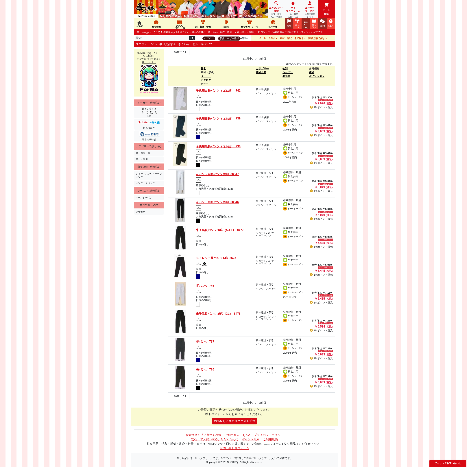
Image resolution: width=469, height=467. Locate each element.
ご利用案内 (232, 435)
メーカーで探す (267, 38)
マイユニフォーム (293, 12)
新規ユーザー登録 (229, 38)
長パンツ (206, 44)
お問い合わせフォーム (234, 448)
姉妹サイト (180, 51)
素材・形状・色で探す (292, 38)
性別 (285, 68)
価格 (311, 72)
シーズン (287, 72)
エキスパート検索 (276, 12)
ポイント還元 (316, 76)
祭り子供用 (142, 159)
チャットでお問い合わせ (448, 463)
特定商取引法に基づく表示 (203, 435)
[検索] (192, 38)
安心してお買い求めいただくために (214, 439)
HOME (139, 26)
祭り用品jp (166, 44)
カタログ (206, 80)
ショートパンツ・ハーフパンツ (149, 175)
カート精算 (326, 12)
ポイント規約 (250, 439)
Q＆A (246, 435)
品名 (203, 68)
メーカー (206, 76)
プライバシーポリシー (268, 435)
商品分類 (261, 72)
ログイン (209, 38)
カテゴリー (262, 68)
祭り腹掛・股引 (144, 153)
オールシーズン (144, 197)
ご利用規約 (270, 439)
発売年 (286, 76)
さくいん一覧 (187, 44)
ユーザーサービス (310, 12)
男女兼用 (140, 211)
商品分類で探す (316, 38)
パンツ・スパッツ (145, 183)
